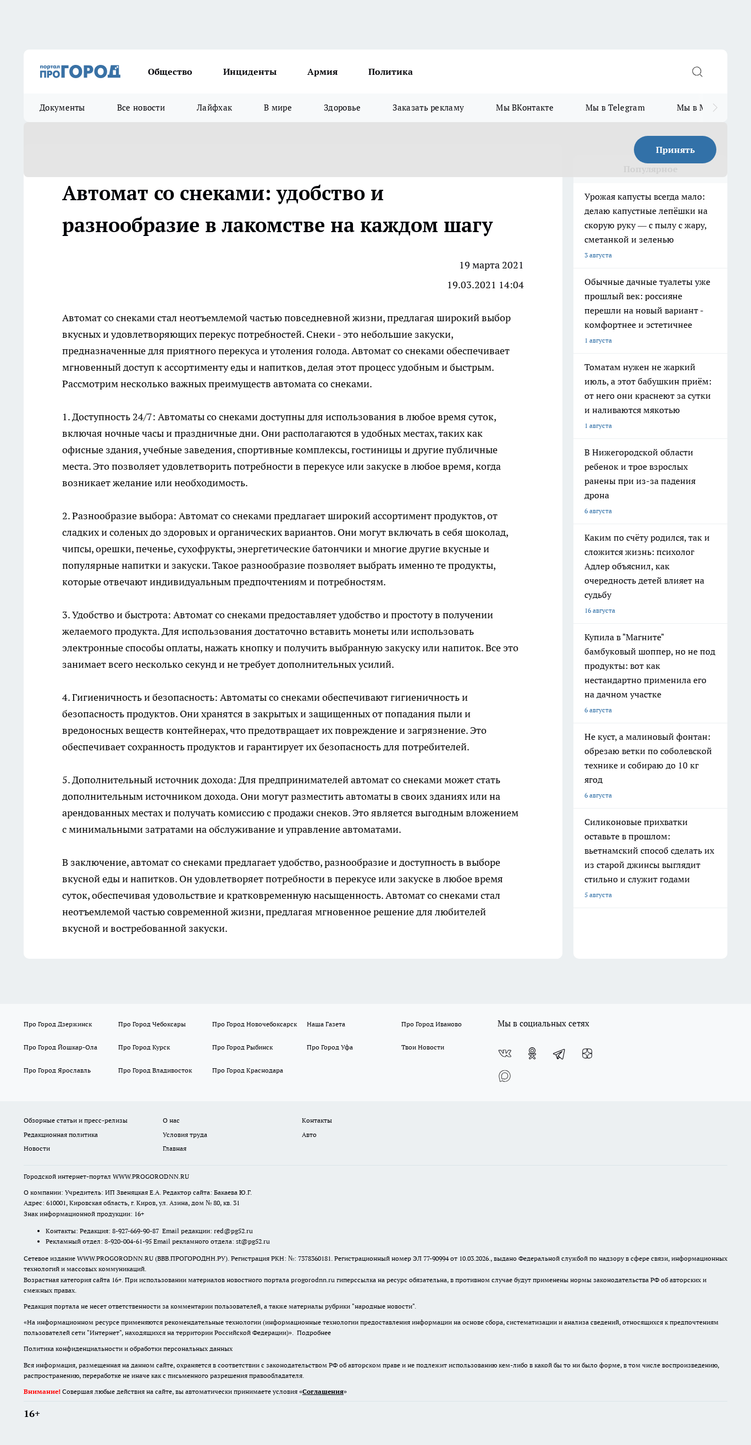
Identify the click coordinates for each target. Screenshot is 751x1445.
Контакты (317, 1120)
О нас (171, 1120)
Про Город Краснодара (247, 1070)
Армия (322, 71)
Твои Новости (422, 1047)
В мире (278, 107)
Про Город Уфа (330, 1047)
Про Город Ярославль (57, 1070)
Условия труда (185, 1134)
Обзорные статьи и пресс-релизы (76, 1120)
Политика (390, 71)
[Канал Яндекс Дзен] (587, 1053)
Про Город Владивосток (155, 1070)
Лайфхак (214, 107)
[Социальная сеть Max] (504, 1075)
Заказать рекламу (428, 107)
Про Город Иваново (431, 1024)
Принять (675, 149)
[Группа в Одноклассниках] (532, 1053)
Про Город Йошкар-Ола (60, 1047)
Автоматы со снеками (208, 416)
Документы (62, 107)
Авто (309, 1134)
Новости (37, 1148)
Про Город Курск (144, 1047)
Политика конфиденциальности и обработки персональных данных (128, 1348)
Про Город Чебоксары (152, 1024)
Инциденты (250, 71)
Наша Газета (326, 1024)
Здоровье (342, 107)
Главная (174, 1148)
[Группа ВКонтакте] (504, 1053)
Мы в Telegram (615, 107)
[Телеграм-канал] (559, 1053)
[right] (715, 108)
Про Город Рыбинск (242, 1047)
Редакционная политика (61, 1134)
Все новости (141, 107)
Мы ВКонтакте (525, 107)
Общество (170, 71)
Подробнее (314, 1332)
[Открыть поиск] (697, 72)
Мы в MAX (697, 107)
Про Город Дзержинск (58, 1024)
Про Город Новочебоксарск (254, 1024)
